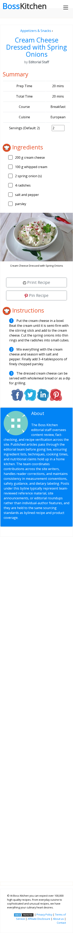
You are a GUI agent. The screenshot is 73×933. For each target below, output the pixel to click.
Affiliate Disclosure (39, 919)
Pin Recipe (38, 295)
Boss (24, 6)
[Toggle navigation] (66, 7)
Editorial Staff (47, 415)
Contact (61, 922)
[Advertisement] (36, 706)
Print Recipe (38, 282)
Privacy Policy (44, 914)
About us (58, 919)
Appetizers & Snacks (35, 30)
